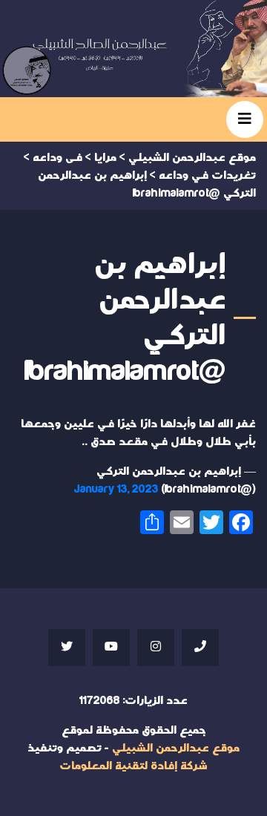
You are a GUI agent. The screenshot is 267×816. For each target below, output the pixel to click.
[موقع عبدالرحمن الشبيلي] (133, 48)
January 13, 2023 (116, 489)
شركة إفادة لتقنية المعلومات (133, 765)
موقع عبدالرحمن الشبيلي (176, 748)
